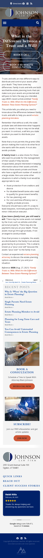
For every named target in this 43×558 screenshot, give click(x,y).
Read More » (9, 297)
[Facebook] (23, 4)
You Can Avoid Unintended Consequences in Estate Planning (21, 330)
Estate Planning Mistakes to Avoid (22, 311)
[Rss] (31, 4)
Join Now (22, 438)
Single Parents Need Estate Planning (18, 303)
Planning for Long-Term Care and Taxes (22, 320)
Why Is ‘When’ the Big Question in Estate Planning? (21, 293)
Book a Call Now (22, 386)
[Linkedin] (27, 4)
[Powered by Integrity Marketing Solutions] (21, 550)
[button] (37, 22)
